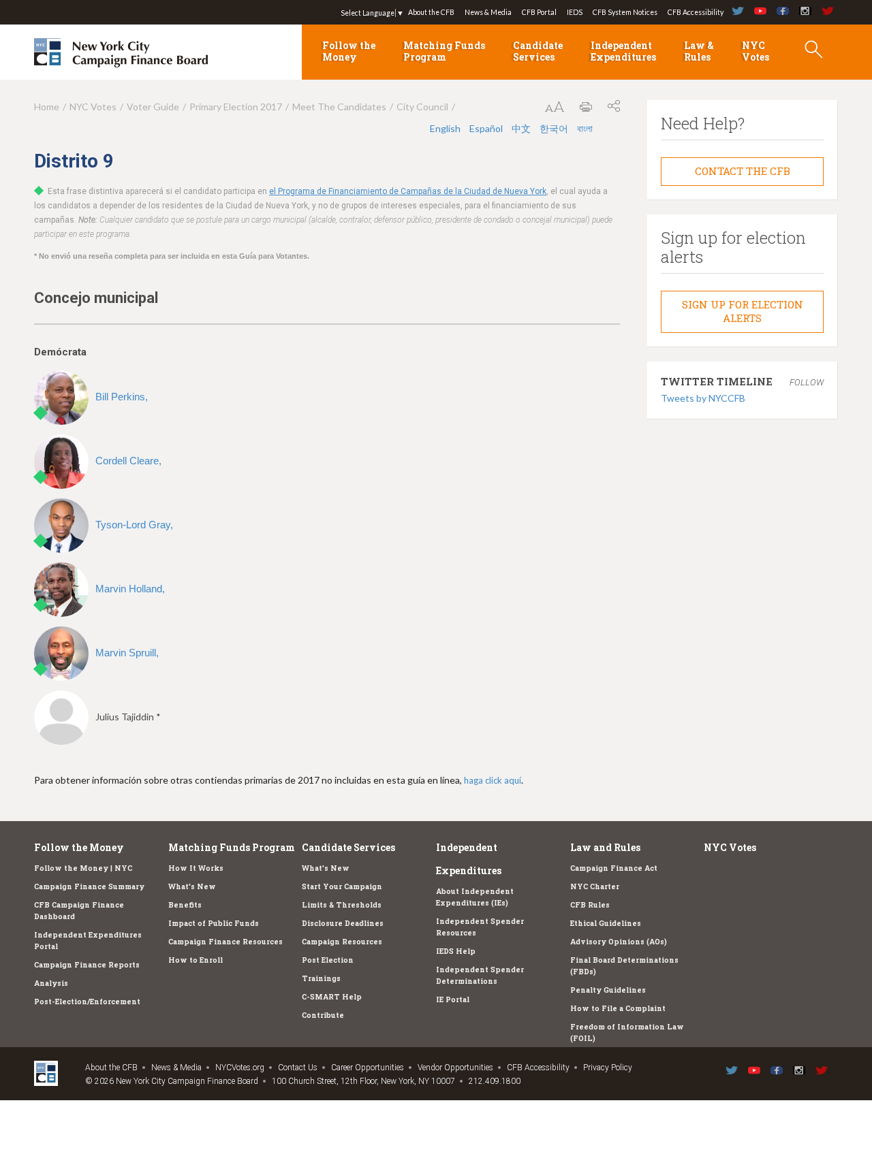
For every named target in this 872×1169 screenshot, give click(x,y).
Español (487, 128)
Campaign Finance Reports (87, 965)
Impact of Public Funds (213, 923)
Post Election (328, 960)
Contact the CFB (742, 171)
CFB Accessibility (695, 12)
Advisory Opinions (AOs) (618, 941)
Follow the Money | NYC (83, 868)
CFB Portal (539, 12)
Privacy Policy (607, 1067)
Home (46, 106)
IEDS (574, 12)
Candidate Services (538, 51)
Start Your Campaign (342, 886)
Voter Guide (153, 106)
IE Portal (452, 999)
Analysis (51, 983)
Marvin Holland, (130, 588)
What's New (192, 886)
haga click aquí (492, 780)
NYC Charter (594, 886)
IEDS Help (456, 951)
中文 (522, 128)
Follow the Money (348, 51)
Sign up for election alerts (742, 311)
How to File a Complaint (618, 1008)
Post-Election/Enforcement (87, 1001)
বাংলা (585, 128)
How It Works (195, 868)
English (446, 128)
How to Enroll (195, 960)
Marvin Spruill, (127, 652)
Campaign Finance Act (613, 868)
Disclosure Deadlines (343, 923)
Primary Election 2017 (235, 106)
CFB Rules (590, 905)
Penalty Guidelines (608, 990)
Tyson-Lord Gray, (134, 524)
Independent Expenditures (623, 51)
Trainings (321, 978)
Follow (807, 382)
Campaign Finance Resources (225, 941)
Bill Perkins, (121, 396)
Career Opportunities (367, 1067)
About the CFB (431, 12)
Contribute (323, 1015)
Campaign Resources (342, 941)
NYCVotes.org (239, 1067)
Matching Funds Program (444, 51)
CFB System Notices (625, 12)
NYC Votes (755, 51)
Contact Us (297, 1067)
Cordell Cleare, (128, 460)
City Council (422, 106)
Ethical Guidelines (605, 923)
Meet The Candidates (339, 106)
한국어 (555, 128)
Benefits (185, 905)
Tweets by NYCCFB (703, 398)
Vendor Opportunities (455, 1067)
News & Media (488, 12)
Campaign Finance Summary (89, 886)
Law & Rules (699, 51)
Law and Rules (605, 847)
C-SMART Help (332, 997)
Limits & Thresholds (342, 905)
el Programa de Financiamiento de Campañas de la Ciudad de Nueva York (407, 191)
